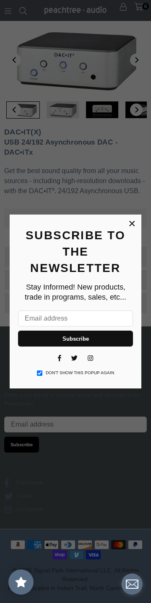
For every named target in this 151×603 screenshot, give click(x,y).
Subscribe (75, 339)
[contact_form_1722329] (132, 584)
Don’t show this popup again (80, 372)
